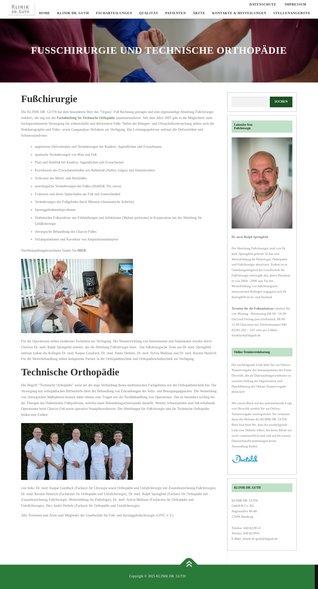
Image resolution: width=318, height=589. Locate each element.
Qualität (148, 13)
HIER (82, 250)
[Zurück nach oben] (189, 565)
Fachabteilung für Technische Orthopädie (86, 118)
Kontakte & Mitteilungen (239, 13)
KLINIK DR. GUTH (73, 13)
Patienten (175, 13)
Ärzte (199, 13)
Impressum (295, 4)
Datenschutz (262, 4)
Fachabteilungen (114, 13)
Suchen (281, 101)
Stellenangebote (292, 13)
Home (44, 13)
